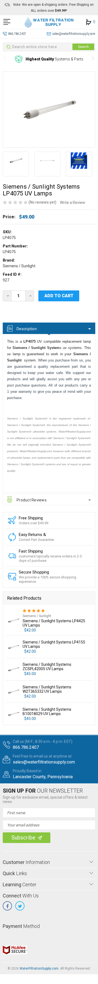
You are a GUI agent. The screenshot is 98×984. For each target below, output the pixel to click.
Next (93, 59)
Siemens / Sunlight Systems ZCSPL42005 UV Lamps (47, 666)
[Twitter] (19, 906)
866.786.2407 (17, 34)
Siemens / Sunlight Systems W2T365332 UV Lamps (47, 689)
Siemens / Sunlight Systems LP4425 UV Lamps (54, 623)
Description (27, 329)
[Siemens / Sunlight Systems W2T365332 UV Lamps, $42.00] (13, 691)
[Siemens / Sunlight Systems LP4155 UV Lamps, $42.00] (13, 647)
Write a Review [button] (72, 202)
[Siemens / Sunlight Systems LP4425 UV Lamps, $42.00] (13, 620)
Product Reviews (32, 500)
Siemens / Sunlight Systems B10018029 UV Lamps (47, 711)
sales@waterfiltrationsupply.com (73, 34)
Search (83, 47)
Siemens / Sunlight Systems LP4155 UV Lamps (54, 644)
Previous (5, 59)
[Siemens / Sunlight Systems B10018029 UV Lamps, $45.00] (13, 714)
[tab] (49, 328)
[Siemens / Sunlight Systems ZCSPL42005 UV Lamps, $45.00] (13, 669)
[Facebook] (7, 906)
